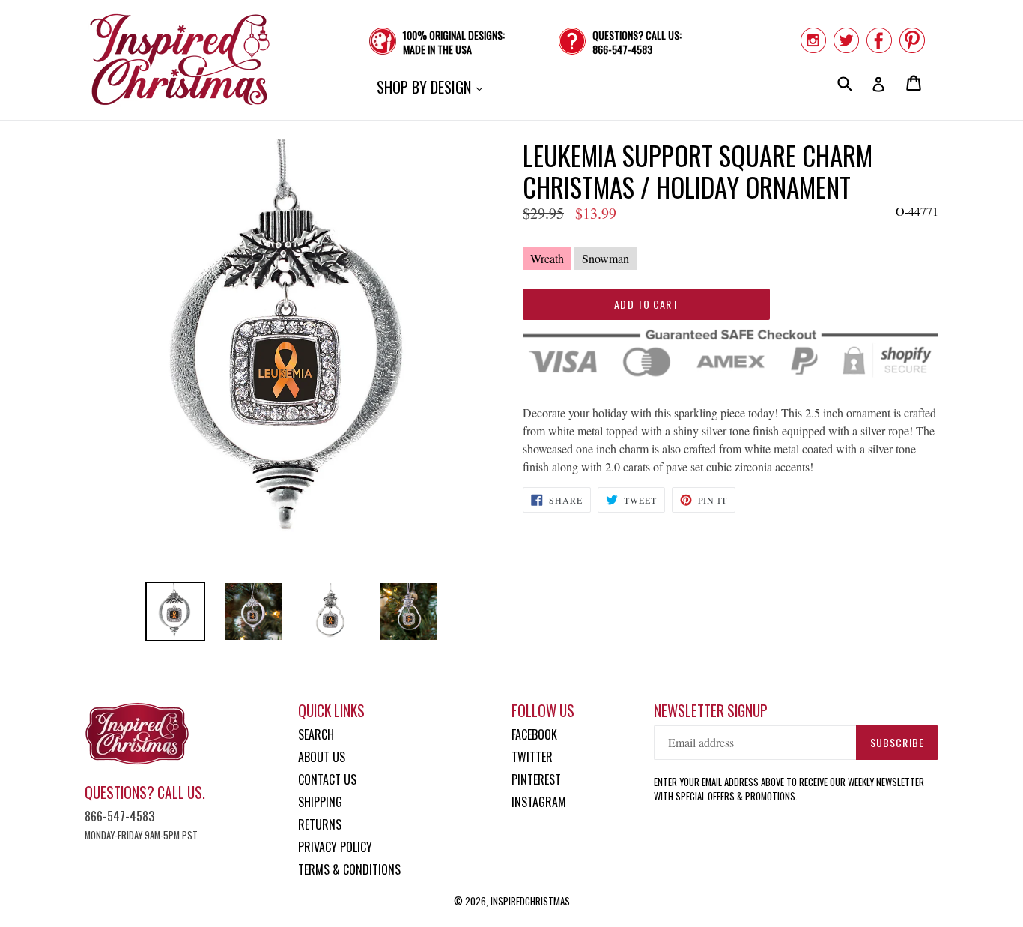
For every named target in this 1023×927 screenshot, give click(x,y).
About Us (321, 757)
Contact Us (327, 779)
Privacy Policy (335, 847)
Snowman (605, 258)
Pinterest (536, 779)
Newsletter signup (711, 710)
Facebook (534, 734)
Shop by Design (433, 86)
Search (316, 734)
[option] (175, 611)
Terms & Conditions (349, 869)
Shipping (320, 802)
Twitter (532, 757)
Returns (319, 824)
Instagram (538, 802)
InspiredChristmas (530, 900)
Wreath (547, 258)
